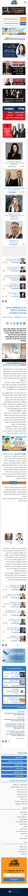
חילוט (10, 604)
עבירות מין (10, 278)
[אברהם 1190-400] (14, 11)
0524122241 (15, 598)
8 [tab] (12, 301)
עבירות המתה (16, 278)
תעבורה (14, 286)
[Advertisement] (14, 517)
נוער (6, 295)
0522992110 (15, 632)
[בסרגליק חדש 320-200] (14, 96)
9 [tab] (10, 301)
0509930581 (15, 280)
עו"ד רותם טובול (14, 161)
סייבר (18, 639)
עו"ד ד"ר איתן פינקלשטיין (12, 602)
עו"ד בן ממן (16, 636)
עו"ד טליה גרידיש (14, 188)
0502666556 (12, 218)
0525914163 (15, 297)
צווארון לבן (23, 23)
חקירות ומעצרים (9, 215)
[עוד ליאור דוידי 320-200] (14, 68)
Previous (6, 301)
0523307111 (12, 192)
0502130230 (15, 262)
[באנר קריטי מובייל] (14, 81)
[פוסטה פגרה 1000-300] (14, 31)
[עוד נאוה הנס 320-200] (14, 50)
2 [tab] (23, 301)
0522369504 (13, 252)
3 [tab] (21, 301)
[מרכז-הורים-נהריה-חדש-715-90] (14, 484)
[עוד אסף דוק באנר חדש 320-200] (14, 131)
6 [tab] (16, 301)
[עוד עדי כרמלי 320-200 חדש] (14, 113)
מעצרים (7, 621)
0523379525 (15, 288)
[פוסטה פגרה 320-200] (14, 450)
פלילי (23, 163)
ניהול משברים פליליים (11, 639)
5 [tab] (18, 301)
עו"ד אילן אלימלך (14, 628)
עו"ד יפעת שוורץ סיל (14, 284)
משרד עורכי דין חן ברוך (13, 586)
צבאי (16, 190)
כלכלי (20, 190)
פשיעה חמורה (16, 269)
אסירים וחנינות (11, 163)
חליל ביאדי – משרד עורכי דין (12, 267)
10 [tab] (9, 301)
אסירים (11, 269)
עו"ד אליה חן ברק (14, 292)
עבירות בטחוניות (7, 595)
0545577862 (15, 615)
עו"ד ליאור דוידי (14, 247)
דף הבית (23, 38)
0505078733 (15, 589)
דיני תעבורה (13, 268)
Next (3, 301)
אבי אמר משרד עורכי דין (13, 259)
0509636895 (15, 271)
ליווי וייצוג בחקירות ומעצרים (12, 294)
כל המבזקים (23, 19)
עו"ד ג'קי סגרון (14, 239)
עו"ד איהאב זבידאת (14, 275)
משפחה (14, 260)
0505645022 (12, 166)
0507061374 (15, 607)
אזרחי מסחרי (9, 260)
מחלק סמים (17, 38)
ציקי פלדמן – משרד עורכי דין (14, 214)
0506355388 (15, 641)
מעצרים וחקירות (17, 249)
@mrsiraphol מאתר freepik (11, 365)
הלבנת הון (14, 604)
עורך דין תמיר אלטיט (14, 611)
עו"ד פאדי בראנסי (14, 594)
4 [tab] (19, 301)
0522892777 (12, 245)
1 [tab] (25, 301)
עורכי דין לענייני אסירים (8, 190)
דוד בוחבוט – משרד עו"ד (13, 619)
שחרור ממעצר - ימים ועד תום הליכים (14, 242)
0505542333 (15, 624)
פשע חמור (9, 249)
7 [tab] (14, 301)
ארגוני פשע (7, 277)
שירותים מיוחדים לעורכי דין (10, 163)
